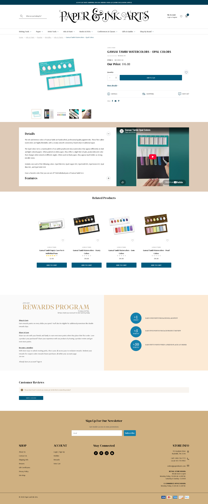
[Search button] (21, 16)
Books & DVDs (85, 31)
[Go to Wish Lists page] (181, 16)
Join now (21, 356)
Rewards (57, 460)
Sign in (39, 362)
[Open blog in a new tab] (112, 453)
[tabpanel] (51, 236)
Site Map (22, 475)
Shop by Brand (146, 31)
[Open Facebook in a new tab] (96, 453)
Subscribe (130, 433)
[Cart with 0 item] (186, 16)
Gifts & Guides (127, 31)
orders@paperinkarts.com (176, 466)
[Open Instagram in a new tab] (107, 453)
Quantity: (110, 72)
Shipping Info (23, 460)
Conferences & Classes (107, 31)
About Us (22, 452)
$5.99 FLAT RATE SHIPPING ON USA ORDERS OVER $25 (104, 2)
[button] (186, 72)
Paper (38, 31)
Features (31, 178)
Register (175, 17)
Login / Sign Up (59, 452)
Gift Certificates (24, 467)
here (82, 173)
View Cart (57, 463)
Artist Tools (52, 31)
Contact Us (23, 456)
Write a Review (31, 398)
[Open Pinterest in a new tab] (101, 453)
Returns (21, 463)
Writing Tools (24, 31)
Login (169, 17)
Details (30, 133)
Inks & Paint (68, 31)
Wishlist (56, 456)
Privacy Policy (23, 471)
